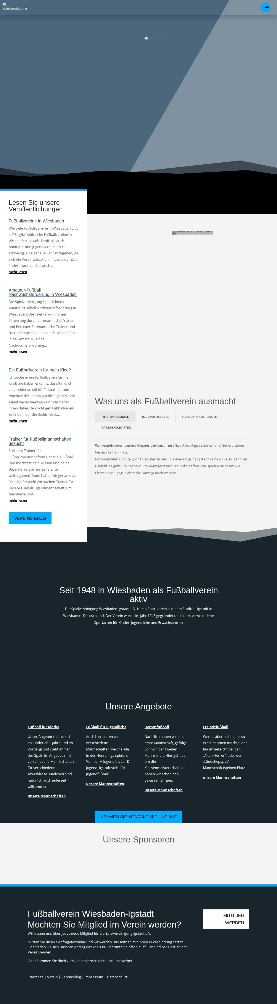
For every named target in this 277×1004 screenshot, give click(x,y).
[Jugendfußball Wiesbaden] (207, 655)
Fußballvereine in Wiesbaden (36, 221)
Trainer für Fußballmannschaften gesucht (40, 441)
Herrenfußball (115, 417)
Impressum (94, 977)
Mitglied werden (170, 31)
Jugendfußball (155, 417)
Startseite (36, 977)
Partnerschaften (116, 427)
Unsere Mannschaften (217, 491)
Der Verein (231, 240)
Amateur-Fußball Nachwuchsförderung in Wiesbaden (43, 292)
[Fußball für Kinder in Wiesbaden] (103, 663)
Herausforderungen (199, 417)
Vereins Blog (30, 518)
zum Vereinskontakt (219, 44)
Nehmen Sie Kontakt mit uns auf (138, 816)
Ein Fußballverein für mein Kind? (40, 370)
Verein (53, 977)
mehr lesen (18, 272)
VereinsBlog (71, 977)
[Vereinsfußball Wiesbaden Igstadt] (103, 667)
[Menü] (266, 7)
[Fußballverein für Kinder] (38, 673)
